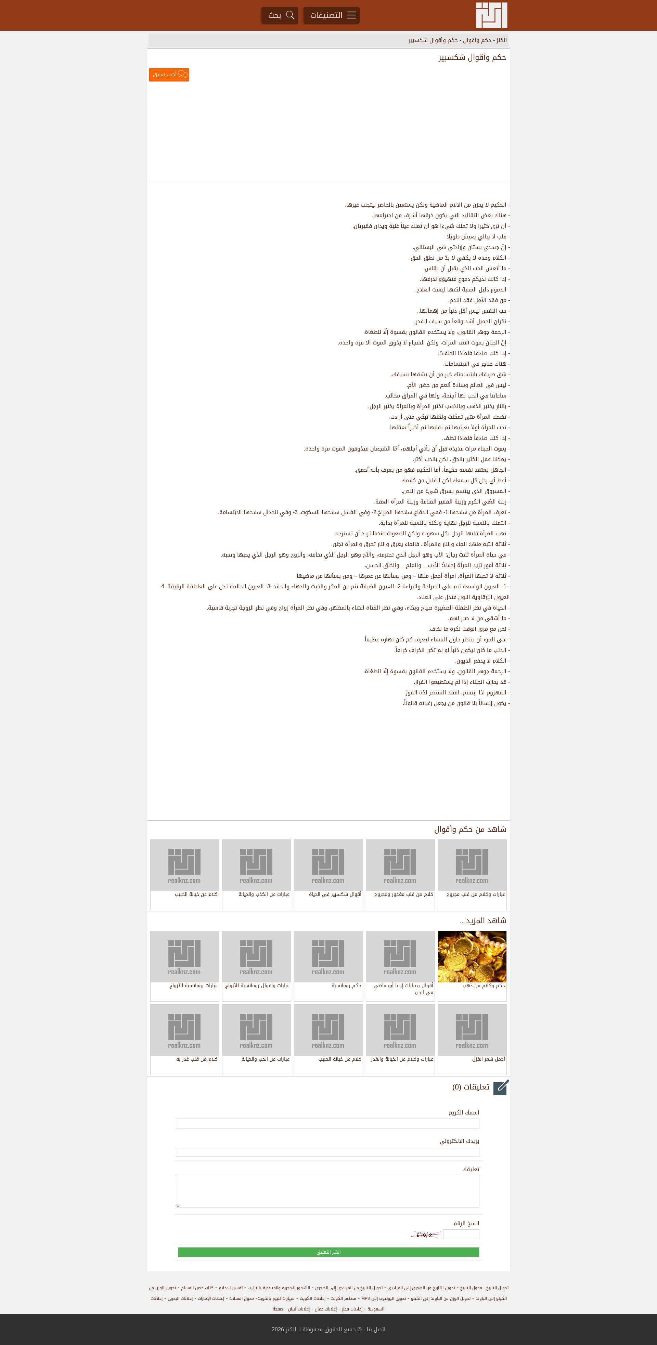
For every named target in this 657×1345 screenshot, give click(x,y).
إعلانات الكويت (312, 1298)
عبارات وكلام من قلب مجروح (476, 895)
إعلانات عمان (326, 1309)
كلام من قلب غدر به (197, 1060)
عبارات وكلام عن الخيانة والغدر (402, 1060)
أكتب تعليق (165, 74)
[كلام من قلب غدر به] (185, 1030)
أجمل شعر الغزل (488, 1060)
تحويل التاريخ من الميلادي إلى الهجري (349, 1288)
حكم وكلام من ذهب (484, 986)
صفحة (278, 1309)
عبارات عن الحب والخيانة (265, 1060)
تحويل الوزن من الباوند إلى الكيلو (441, 1298)
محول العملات (241, 1298)
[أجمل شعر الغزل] (472, 1030)
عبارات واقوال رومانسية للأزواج (257, 986)
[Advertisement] (328, 133)
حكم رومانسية (346, 986)
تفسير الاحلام (231, 1288)
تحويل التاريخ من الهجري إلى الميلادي (421, 1288)
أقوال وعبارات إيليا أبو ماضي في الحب (403, 989)
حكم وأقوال (477, 40)
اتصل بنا (376, 1329)
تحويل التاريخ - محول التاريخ (484, 1288)
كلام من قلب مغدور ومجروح (403, 895)
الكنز (502, 40)
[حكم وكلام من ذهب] (472, 956)
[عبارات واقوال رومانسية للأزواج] (256, 956)
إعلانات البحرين (180, 1298)
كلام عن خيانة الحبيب (196, 895)
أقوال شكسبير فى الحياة (335, 895)
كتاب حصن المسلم (197, 1288)
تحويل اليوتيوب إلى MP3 (383, 1298)
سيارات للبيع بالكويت (276, 1298)
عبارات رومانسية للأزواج (193, 986)
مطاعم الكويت (343, 1298)
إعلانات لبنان (299, 1309)
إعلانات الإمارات (211, 1298)
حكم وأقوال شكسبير (433, 40)
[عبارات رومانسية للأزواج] (185, 956)
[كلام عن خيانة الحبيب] (328, 1030)
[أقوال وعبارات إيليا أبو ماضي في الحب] (400, 956)
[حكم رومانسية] (328, 956)
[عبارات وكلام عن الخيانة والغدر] (400, 1030)
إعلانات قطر (352, 1309)
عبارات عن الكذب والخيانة (264, 895)
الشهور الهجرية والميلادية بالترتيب (279, 1288)
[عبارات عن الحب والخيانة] (256, 1030)
